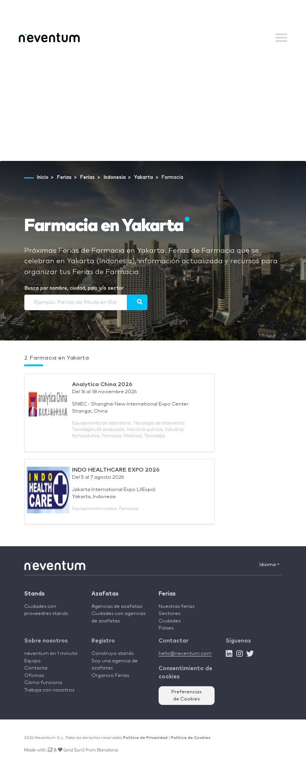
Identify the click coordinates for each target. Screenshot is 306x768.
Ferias (167, 594)
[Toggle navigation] (281, 38)
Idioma (268, 564)
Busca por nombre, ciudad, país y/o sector (74, 288)
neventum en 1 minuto (51, 653)
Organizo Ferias (110, 675)
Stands (34, 594)
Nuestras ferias (176, 606)
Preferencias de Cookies (186, 696)
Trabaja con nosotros (49, 690)
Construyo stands (112, 653)
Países (166, 628)
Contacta (35, 668)
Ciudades (170, 621)
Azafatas (104, 594)
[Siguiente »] (137, 302)
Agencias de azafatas (116, 606)
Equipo (32, 661)
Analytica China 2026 (102, 384)
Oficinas (34, 675)
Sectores (169, 613)
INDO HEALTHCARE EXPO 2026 (115, 470)
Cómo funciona (43, 682)
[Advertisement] (153, 105)
